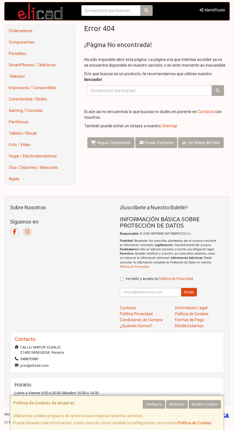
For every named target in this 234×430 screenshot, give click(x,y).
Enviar (189, 292)
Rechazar (177, 404)
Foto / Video (20, 144)
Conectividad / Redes (28, 99)
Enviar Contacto (159, 142)
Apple (14, 179)
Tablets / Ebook (23, 133)
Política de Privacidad (134, 266)
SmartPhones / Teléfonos (32, 65)
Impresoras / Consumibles (32, 87)
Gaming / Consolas (26, 110)
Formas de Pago (189, 320)
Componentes (22, 42)
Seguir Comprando (113, 142)
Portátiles (17, 53)
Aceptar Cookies (205, 404)
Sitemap (169, 126)
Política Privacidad (136, 314)
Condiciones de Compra (141, 320)
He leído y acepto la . (160, 279)
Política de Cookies (194, 423)
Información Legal (191, 308)
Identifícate (214, 10)
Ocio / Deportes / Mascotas (33, 167)
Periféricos (19, 122)
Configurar (154, 404)
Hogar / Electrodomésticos (33, 156)
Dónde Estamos (189, 325)
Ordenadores (21, 30)
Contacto (206, 111)
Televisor (17, 76)
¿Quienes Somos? (136, 325)
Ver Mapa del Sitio (203, 142)
